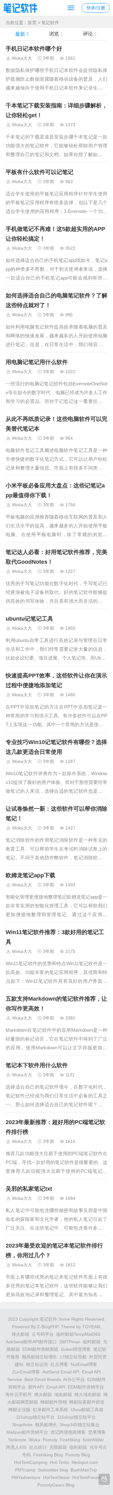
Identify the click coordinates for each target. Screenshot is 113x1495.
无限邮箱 (58, 1447)
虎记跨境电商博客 (68, 1432)
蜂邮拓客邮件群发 (87, 1402)
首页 (32, 22)
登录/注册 (95, 7)
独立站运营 (37, 1364)
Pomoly (50, 1439)
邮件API (36, 1386)
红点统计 (38, 1447)
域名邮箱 (63, 1394)
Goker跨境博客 (76, 1349)
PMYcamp (25, 1469)
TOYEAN (91, 1326)
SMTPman (69, 1341)
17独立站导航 (73, 1356)
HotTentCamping (30, 1462)
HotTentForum (86, 1477)
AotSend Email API (60, 1371)
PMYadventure (25, 1477)
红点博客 (59, 1364)
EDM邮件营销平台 (86, 1386)
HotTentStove (56, 1477)
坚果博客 (97, 1432)
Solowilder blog (53, 1469)
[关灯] (104, 1479)
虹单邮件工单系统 (50, 1409)
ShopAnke (22, 1424)
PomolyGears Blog (55, 1484)
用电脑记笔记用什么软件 (37, 362)
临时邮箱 (91, 1341)
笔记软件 (50, 22)
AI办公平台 (74, 1379)
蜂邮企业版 (19, 1409)
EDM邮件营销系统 (40, 1349)
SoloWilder (93, 1439)
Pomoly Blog (77, 1454)
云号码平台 (43, 1334)
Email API (55, 1386)
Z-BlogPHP (47, 1326)
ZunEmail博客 (26, 1371)
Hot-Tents (59, 1462)
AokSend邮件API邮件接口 (31, 1341)
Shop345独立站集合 (80, 1424)
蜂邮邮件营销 (53, 1402)
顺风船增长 (46, 1424)
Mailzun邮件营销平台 (27, 1432)
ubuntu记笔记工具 (29, 619)
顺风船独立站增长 (39, 1356)
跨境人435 (16, 1447)
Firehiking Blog (48, 1454)
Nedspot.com (85, 1462)
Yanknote (17, 1439)
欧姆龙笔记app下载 (30, 875)
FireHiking (70, 1439)
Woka (34, 1439)
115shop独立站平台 (35, 1417)
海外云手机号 (18, 1394)
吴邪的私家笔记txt (29, 1189)
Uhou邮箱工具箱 (87, 1409)
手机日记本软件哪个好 (34, 49)
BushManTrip (84, 1469)
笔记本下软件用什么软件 (37, 1065)
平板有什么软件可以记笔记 (39, 172)
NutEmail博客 (84, 1364)
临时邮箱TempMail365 (78, 1334)
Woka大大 (22, 58)
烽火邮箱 (20, 1334)
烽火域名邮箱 (87, 1394)
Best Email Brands (42, 1379)
